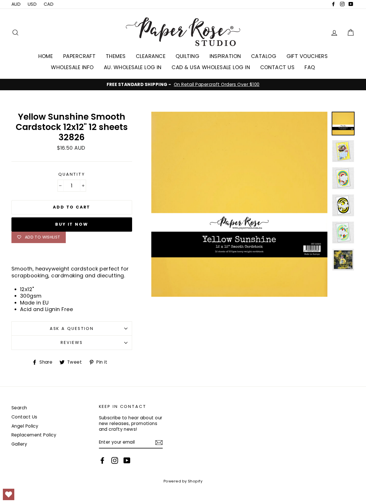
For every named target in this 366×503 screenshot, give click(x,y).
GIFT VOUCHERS (307, 56)
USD (32, 4)
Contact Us (24, 417)
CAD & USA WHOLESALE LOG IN (211, 67)
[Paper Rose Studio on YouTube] (127, 460)
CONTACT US (277, 67)
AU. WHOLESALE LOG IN (133, 67)
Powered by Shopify (183, 481)
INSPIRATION (225, 56)
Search (19, 408)
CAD (48, 4)
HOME (45, 56)
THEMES (116, 56)
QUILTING (187, 56)
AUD (16, 4)
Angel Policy (24, 426)
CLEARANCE (151, 56)
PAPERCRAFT (79, 56)
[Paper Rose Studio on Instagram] (114, 460)
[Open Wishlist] (8, 494)
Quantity (71, 174)
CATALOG (263, 56)
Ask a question (72, 328)
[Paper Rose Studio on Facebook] (102, 460)
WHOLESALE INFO (72, 67)
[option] (183, 84)
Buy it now (71, 224)
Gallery (19, 444)
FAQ (310, 67)
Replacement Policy (33, 435)
